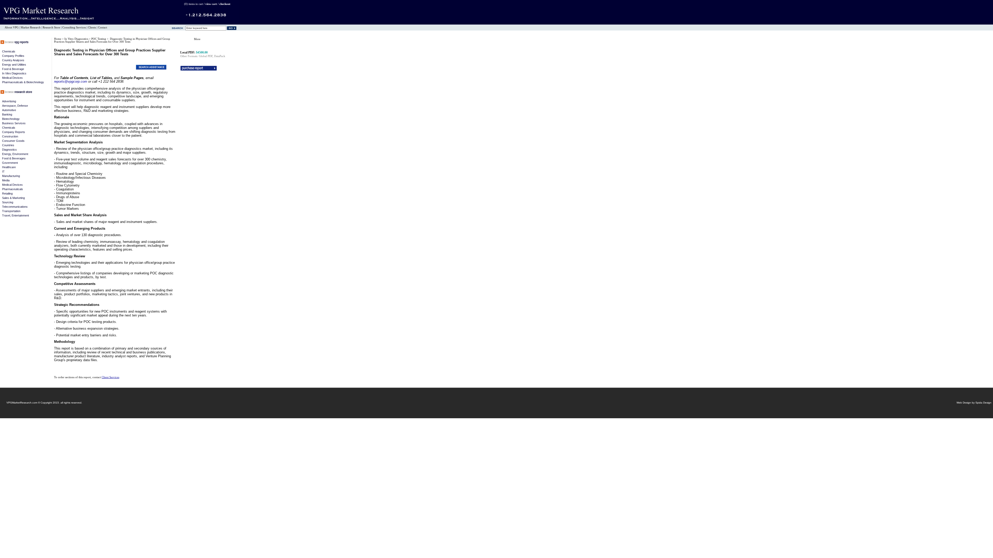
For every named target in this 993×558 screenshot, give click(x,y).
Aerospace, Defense (15, 105)
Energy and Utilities (14, 64)
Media (6, 180)
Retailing (7, 193)
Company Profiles (13, 55)
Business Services (14, 123)
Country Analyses (13, 60)
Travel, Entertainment (15, 215)
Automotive (9, 110)
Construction (10, 136)
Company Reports (13, 132)
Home (57, 38)
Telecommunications (15, 206)
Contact (102, 27)
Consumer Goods (13, 140)
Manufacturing (11, 175)
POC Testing (99, 38)
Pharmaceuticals (12, 189)
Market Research (31, 27)
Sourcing (7, 202)
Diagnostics (9, 149)
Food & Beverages (14, 158)
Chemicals (8, 51)
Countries (8, 145)
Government (10, 162)
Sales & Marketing (13, 197)
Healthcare (9, 167)
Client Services (110, 377)
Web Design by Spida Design (974, 402)
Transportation (11, 211)
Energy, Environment (15, 154)
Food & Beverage (13, 69)
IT (3, 171)
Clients (92, 27)
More (197, 39)
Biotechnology (11, 118)
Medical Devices (12, 77)
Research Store (51, 27)
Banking (7, 114)
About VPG (12, 27)
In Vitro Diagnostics (14, 73)
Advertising (9, 101)
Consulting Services (74, 27)
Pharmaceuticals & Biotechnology (23, 82)
